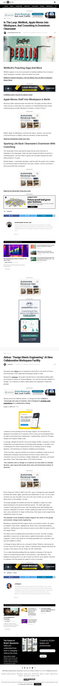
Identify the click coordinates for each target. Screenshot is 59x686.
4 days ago (31, 616)
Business (9, 18)
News (11, 6)
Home (6, 6)
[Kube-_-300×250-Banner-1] (29, 420)
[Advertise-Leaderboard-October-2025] (29, 88)
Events (37, 675)
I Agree (37, 684)
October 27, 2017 (18, 364)
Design (42, 6)
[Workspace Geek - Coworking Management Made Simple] (29, 321)
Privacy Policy (27, 673)
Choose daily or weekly (9, 656)
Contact (47, 673)
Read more (7, 269)
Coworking (35, 6)
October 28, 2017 (26, 32)
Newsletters (20, 673)
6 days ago (40, 262)
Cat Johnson (7, 621)
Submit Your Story (11, 673)
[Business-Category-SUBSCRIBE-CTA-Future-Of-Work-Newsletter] (29, 202)
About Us (42, 673)
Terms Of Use (35, 673)
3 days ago (40, 248)
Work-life (26, 6)
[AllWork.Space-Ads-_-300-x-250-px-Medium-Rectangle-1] (29, 121)
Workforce (50, 6)
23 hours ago (16, 262)
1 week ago (44, 613)
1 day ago (13, 621)
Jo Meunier (10, 364)
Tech (56, 6)
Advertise (3, 673)
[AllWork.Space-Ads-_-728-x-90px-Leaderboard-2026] (29, 15)
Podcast (33, 675)
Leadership (19, 6)
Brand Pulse (27, 675)
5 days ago (40, 254)
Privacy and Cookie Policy (26, 684)
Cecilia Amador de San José (14, 32)
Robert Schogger (8, 262)
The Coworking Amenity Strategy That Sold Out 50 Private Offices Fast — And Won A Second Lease (45, 259)
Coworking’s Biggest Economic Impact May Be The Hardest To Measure (48, 610)
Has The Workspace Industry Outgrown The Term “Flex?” (32, 621)
